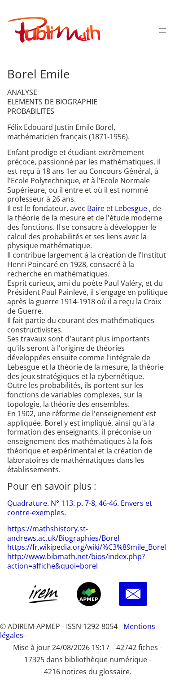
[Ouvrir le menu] (162, 30)
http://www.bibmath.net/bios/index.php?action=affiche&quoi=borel (76, 561)
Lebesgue (132, 208)
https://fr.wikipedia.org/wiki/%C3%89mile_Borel (86, 547)
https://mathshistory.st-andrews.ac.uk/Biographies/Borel (63, 533)
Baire (96, 208)
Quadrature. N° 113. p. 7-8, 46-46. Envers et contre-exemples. (79, 507)
